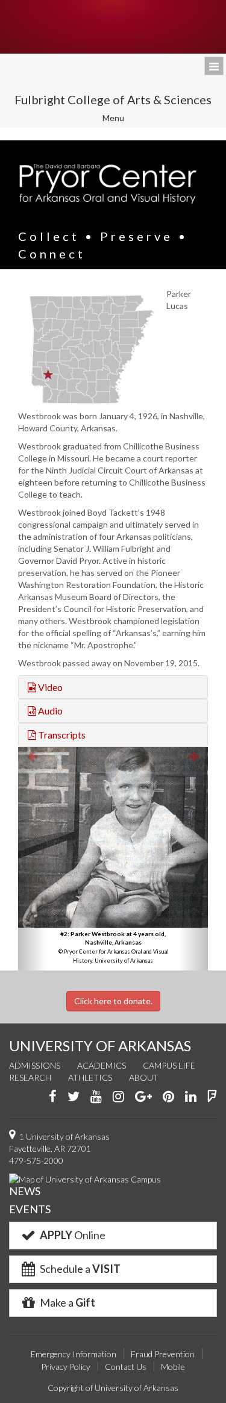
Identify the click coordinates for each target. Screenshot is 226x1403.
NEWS (24, 1191)
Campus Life (169, 1065)
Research (30, 1077)
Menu (121, 119)
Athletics (90, 1077)
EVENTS (30, 1209)
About (144, 1077)
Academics (101, 1065)
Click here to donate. (113, 1001)
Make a (66, 1302)
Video (49, 687)
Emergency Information (73, 1354)
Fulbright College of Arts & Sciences (113, 99)
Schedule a (79, 1268)
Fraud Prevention (163, 1354)
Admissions (34, 1065)
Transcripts (61, 734)
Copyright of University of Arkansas (113, 1388)
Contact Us (125, 1366)
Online (72, 1235)
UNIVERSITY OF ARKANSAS (100, 1045)
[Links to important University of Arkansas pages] (214, 66)
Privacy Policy (65, 1366)
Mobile (173, 1366)
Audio (49, 710)
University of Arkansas (113, 27)
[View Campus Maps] (85, 1178)
